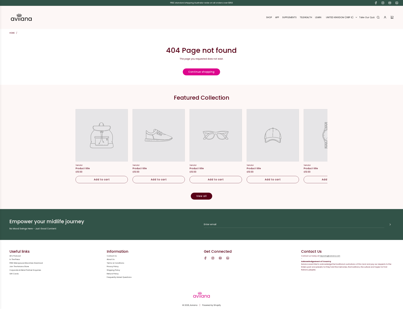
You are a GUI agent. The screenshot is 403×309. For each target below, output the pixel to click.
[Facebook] (375, 2)
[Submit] (390, 224)
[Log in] (385, 17)
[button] (81, 146)
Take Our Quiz (367, 17)
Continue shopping (201, 71)
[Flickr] (389, 2)
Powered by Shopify (211, 305)
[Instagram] (382, 2)
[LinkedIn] (396, 2)
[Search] (378, 17)
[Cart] (392, 17)
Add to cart (102, 179)
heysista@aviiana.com (330, 256)
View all (201, 196)
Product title (83, 168)
